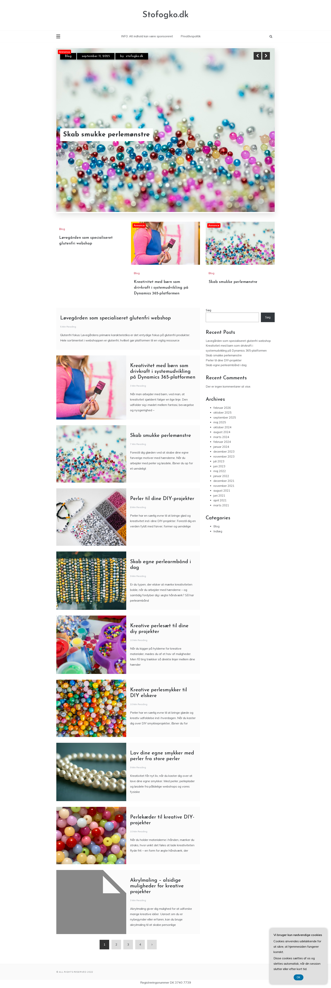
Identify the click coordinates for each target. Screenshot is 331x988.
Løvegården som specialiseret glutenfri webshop (115, 299)
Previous (257, 56)
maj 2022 (219, 452)
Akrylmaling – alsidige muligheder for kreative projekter (157, 867)
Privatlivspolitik (191, 36)
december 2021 (223, 462)
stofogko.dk (131, 56)
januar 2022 (221, 457)
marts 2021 (221, 486)
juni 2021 (219, 477)
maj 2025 (219, 404)
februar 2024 (222, 423)
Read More (259, 124)
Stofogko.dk (165, 15)
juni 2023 (219, 447)
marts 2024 (221, 418)
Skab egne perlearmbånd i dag (226, 346)
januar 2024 (221, 428)
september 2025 (224, 399)
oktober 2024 (222, 408)
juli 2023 (218, 443)
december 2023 (223, 433)
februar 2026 (222, 389)
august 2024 (221, 413)
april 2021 (220, 482)
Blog (68, 56)
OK (298, 977)
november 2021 (223, 467)
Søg (208, 291)
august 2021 (221, 472)
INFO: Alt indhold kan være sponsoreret (147, 36)
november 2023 (223, 438)
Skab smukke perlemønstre (233, 263)
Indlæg (217, 512)
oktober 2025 (222, 394)
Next (266, 56)
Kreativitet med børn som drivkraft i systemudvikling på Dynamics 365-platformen (121, 124)
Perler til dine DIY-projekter (162, 480)
